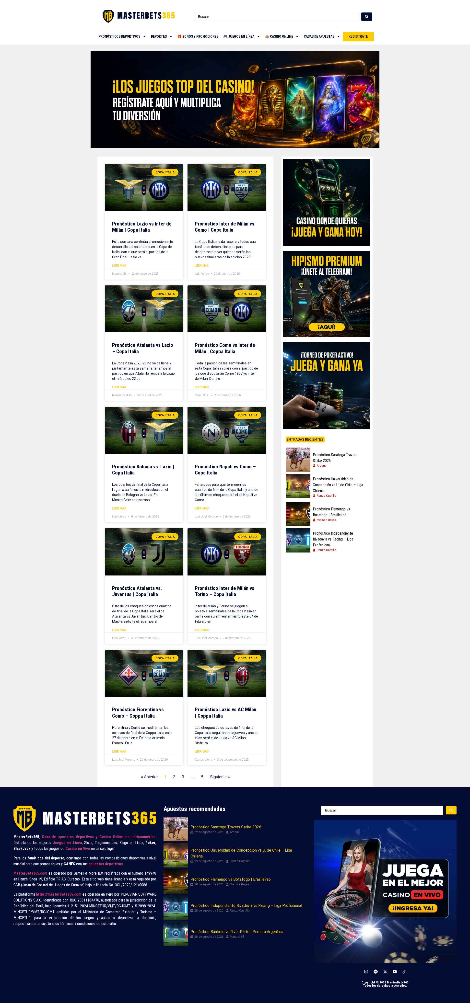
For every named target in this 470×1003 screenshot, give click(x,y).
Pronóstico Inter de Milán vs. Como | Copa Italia (225, 227)
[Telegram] (375, 972)
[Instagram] (366, 972)
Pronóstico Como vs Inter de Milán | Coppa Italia (225, 348)
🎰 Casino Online (279, 36)
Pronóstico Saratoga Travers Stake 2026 (335, 457)
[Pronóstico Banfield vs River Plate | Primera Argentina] (176, 934)
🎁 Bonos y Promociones (197, 36)
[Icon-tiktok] (404, 972)
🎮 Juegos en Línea (238, 36)
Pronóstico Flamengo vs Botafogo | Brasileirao (331, 512)
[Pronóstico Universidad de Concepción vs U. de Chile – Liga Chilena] (298, 486)
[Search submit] (366, 16)
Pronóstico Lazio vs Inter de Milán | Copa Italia (142, 227)
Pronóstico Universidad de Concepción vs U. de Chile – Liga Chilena (338, 485)
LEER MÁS (119, 265)
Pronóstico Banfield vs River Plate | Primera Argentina (236, 931)
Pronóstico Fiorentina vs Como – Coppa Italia (138, 713)
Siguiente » (220, 777)
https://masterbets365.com (58, 894)
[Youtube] (394, 972)
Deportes (159, 36)
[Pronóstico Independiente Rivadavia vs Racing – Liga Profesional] (298, 540)
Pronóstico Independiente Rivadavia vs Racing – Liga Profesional (333, 539)
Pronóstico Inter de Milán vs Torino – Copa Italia (224, 591)
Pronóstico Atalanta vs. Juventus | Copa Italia (137, 591)
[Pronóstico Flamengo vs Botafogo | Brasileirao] (298, 514)
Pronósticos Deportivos (119, 36)
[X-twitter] (385, 972)
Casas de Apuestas (319, 36)
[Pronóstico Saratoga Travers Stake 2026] (298, 460)
